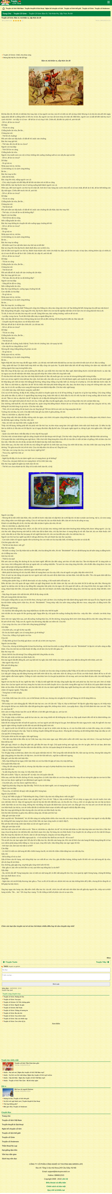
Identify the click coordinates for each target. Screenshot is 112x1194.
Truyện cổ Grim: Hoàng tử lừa (14, 997)
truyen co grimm (14, 966)
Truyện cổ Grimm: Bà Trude (13, 1008)
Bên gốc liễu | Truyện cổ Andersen (15, 1107)
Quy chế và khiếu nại (56, 1190)
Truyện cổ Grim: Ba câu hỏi (13, 1013)
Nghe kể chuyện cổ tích (54, 8)
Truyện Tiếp (101, 962)
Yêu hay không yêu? (11, 1104)
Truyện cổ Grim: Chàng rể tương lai (16, 1010)
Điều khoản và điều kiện (56, 1183)
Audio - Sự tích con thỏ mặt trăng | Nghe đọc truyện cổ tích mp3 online (28, 1075)
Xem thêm (56, 1024)
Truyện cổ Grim (88, 8)
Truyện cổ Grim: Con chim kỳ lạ (14, 1021)
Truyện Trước (11, 962)
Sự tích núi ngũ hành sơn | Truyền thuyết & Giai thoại (22, 1101)
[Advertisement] (56, 37)
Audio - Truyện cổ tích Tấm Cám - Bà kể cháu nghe (21, 1080)
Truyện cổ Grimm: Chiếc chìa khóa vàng (17, 55)
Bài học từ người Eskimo (24, 1089)
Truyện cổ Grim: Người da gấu (14, 1005)
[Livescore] (3, 8)
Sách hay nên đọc (9, 1159)
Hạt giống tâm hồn (9, 1150)
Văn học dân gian (9, 1154)
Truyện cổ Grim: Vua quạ (12, 999)
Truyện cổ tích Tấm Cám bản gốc (27, 1063)
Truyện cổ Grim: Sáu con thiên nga (15, 1018)
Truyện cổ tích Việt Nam (15, 8)
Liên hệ (65, 1179)
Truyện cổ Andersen (102, 8)
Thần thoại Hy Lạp (9, 1146)
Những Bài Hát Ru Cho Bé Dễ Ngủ (15, 57)
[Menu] (109, 2)
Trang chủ (6, 1116)
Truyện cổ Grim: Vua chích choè (14, 1016)
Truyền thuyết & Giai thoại (34, 8)
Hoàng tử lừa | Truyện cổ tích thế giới (16, 1098)
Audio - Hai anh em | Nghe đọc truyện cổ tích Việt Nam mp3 (24, 1072)
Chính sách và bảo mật (56, 1186)
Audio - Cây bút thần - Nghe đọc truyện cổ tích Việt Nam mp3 (24, 1078)
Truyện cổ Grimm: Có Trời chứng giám (17, 1002)
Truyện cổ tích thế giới (72, 8)
